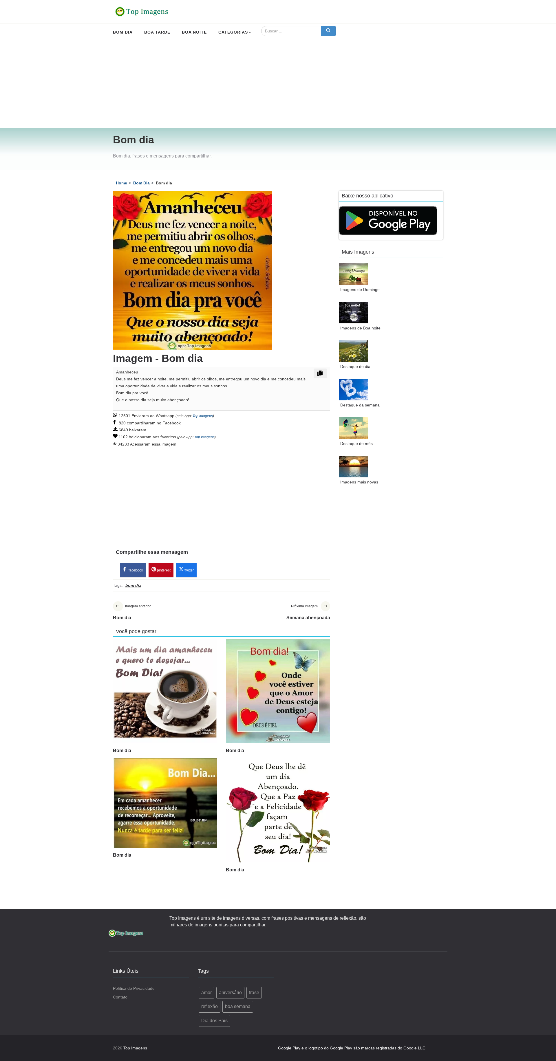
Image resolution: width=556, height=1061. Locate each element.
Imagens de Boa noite (360, 328)
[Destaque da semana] (353, 389)
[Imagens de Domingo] (353, 274)
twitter (189, 570)
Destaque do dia (355, 366)
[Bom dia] (165, 691)
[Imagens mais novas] (353, 466)
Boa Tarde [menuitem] (157, 32)
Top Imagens (203, 416)
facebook (135, 570)
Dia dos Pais (214, 1020)
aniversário (230, 992)
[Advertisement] (278, 84)
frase (254, 992)
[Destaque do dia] (353, 351)
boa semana (237, 1006)
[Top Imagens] (142, 11)
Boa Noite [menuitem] (194, 32)
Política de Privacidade (134, 988)
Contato (120, 997)
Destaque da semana (360, 405)
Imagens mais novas (359, 482)
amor (206, 992)
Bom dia (122, 750)
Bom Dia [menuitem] (123, 32)
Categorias (233, 32)
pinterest (163, 570)
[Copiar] (320, 373)
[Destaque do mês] (353, 428)
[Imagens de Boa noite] (353, 312)
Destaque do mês (356, 443)
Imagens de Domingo (360, 289)
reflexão (209, 1006)
